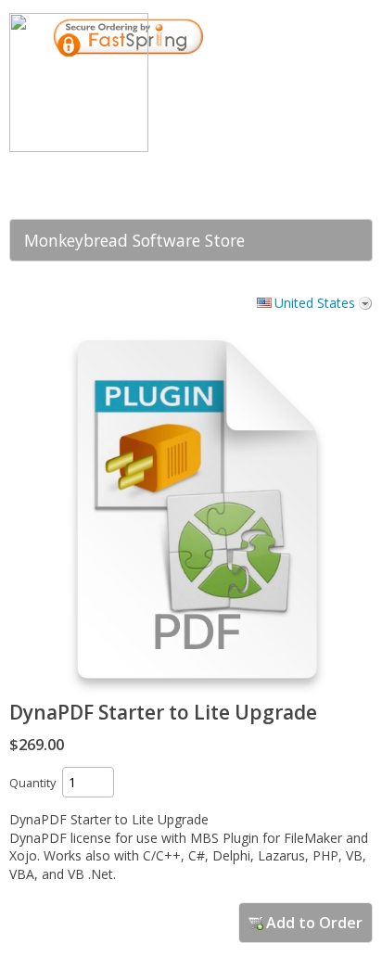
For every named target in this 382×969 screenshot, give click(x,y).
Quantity (32, 783)
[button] (279, 179)
